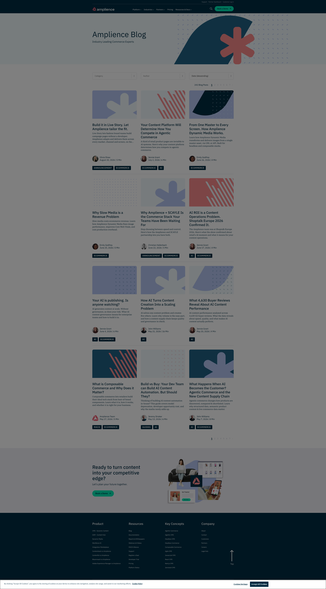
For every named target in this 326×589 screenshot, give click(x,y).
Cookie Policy (137, 584)
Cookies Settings (241, 584)
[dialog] (163, 584)
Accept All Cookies (259, 584)
